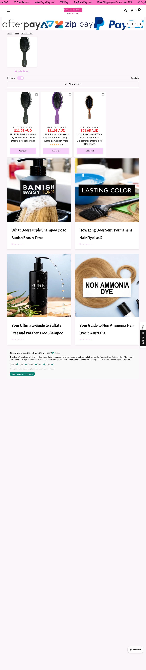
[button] (57, 643)
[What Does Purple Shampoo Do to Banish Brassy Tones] (39, 190)
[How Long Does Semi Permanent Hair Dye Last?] (107, 190)
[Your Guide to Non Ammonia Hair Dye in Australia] (107, 285)
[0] (136, 11)
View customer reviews (22, 374)
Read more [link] (16, 244)
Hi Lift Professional (23, 127)
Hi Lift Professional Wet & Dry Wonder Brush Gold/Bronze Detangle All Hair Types (90, 139)
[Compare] (37, 94)
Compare (11, 78)
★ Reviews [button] (143, 338)
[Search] (126, 11)
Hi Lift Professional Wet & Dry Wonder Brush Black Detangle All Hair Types (23, 137)
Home (9, 33)
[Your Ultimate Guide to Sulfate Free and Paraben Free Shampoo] (39, 285)
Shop (17, 33)
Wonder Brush (27, 33)
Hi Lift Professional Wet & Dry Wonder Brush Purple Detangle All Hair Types (56, 137)
